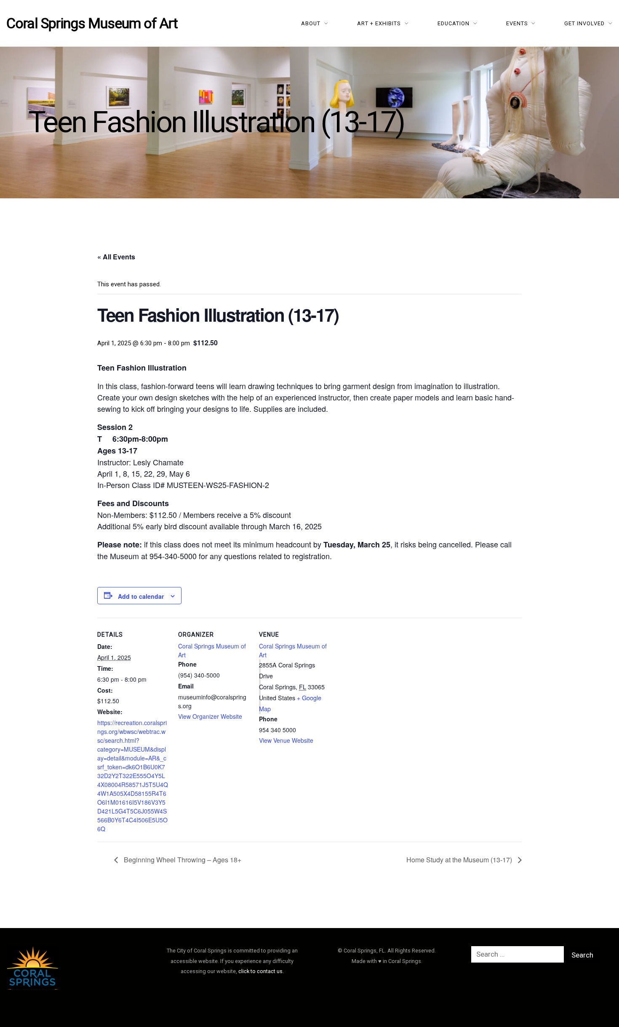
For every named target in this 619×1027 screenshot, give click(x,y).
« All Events (116, 256)
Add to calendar (141, 596)
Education (454, 23)
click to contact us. (261, 971)
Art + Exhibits (379, 23)
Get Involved (584, 23)
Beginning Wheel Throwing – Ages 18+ (181, 859)
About (310, 23)
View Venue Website (286, 740)
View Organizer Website (210, 716)
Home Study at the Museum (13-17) (460, 859)
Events (517, 23)
